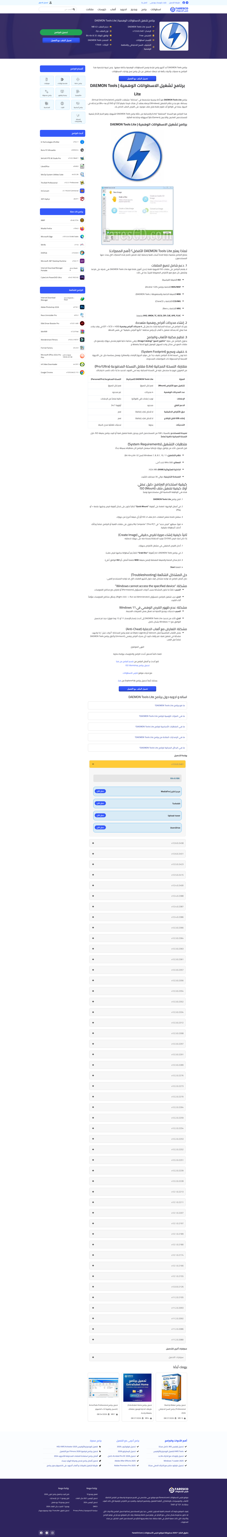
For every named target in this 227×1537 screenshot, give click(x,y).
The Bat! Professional (49, 182)
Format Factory (47, 348)
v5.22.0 (75, 347)
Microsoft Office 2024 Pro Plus (51, 356)
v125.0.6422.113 (72, 372)
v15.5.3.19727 (73, 339)
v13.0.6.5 (75, 252)
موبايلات (47, 83)
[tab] (137, 764)
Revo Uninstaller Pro (49, 315)
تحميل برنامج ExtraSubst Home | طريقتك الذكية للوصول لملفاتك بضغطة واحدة (140, 1409)
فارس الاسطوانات (130, 673)
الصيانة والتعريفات (78, 120)
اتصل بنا (144, 2)
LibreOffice (45, 166)
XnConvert (45, 191)
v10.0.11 (75, 260)
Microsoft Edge (47, 236)
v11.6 (76, 244)
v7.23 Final (74, 331)
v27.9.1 (75, 307)
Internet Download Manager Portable (52, 269)
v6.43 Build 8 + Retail (69, 298)
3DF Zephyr (45, 199)
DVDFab (44, 253)
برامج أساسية (78, 107)
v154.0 (76, 228)
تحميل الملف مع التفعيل (61, 40)
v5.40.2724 (74, 220)
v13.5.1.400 (74, 323)
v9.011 (76, 198)
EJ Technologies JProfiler (50, 142)
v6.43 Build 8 (73, 269)
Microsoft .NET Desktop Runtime (53, 261)
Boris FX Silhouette (48, 150)
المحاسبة (47, 107)
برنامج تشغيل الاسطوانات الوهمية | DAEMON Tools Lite (125, 20)
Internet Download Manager (48, 299)
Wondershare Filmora (49, 339)
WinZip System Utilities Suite (52, 174)
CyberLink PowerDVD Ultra (51, 277)
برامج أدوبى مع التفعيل (127, 1440)
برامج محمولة (46, 95)
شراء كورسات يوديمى (158, 2)
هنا (119, 681)
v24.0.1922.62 (73, 277)
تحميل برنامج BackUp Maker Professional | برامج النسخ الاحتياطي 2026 (172, 1409)
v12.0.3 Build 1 (73, 158)
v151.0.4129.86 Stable (70, 236)
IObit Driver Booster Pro (50, 323)
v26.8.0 (75, 166)
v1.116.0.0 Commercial (70, 190)
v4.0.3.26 (75, 174)
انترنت (62, 107)
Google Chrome (47, 372)
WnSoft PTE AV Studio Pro (51, 158)
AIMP (43, 220)
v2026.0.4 (74, 149)
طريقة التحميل (174, 2)
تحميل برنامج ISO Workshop (137, 665)
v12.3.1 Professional (71, 182)
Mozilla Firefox (46, 228)
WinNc (43, 244)
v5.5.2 (76, 315)
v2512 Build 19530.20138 (67, 355)
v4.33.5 (75, 364)
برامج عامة (78, 83)
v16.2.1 (75, 141)
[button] (155, 9)
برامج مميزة (96, 1440)
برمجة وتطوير (62, 95)
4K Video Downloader (49, 364)
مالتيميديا (78, 95)
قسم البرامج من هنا (124, 661)
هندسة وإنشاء (62, 83)
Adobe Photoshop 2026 (50, 307)
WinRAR (44, 331)
